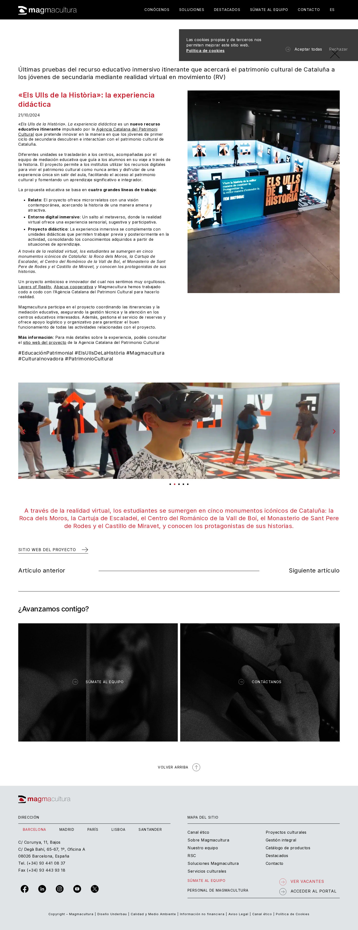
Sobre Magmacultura (208, 840)
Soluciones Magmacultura (213, 863)
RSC (192, 855)
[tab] (34, 829)
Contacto (309, 10)
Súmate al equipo (269, 10)
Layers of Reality (34, 286)
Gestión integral (281, 840)
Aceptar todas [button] (308, 49)
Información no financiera (202, 914)
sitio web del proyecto (44, 342)
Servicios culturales (207, 871)
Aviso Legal (238, 914)
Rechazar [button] (338, 49)
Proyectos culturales (286, 832)
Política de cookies (205, 50)
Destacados (227, 10)
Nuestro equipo (203, 847)
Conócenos (157, 10)
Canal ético (198, 832)
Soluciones (191, 10)
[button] (24, 431)
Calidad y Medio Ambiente (153, 914)
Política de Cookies (293, 914)
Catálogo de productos (288, 847)
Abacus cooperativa (73, 286)
